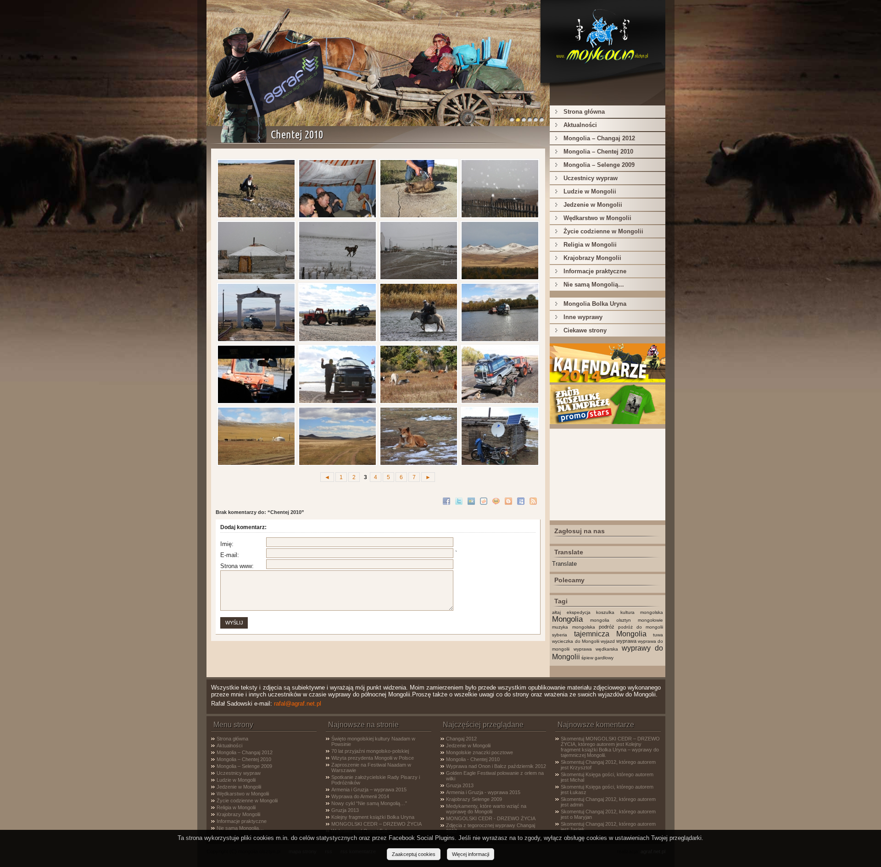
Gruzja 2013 (345, 810)
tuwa (658, 634)
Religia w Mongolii (590, 244)
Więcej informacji (470, 854)
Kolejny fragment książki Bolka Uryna (372, 817)
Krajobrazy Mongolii (592, 257)
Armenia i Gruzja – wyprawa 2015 (369, 789)
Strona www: (237, 566)
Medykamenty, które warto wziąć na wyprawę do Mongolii (486, 808)
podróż (606, 627)
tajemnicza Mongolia (610, 634)
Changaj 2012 (461, 738)
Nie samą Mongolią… (593, 284)
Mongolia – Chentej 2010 (598, 151)
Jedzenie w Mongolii (592, 204)
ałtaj (556, 612)
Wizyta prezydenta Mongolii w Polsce (372, 758)
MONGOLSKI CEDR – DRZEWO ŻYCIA (376, 824)
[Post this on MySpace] (522, 500)
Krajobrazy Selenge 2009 (474, 799)
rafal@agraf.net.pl (297, 703)
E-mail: (229, 555)
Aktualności (580, 124)
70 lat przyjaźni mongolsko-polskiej (370, 751)
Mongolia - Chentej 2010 (473, 759)
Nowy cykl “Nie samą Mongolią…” (369, 803)
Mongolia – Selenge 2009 (599, 164)
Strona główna (584, 111)
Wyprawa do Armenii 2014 (360, 796)
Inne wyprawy (582, 317)
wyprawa (626, 641)
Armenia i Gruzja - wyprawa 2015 (483, 792)
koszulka (605, 612)
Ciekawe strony (585, 330)
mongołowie (650, 620)
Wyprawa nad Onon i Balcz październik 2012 (496, 766)
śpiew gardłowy (597, 657)
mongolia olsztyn (610, 620)
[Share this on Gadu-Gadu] (497, 500)
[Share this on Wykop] (485, 500)
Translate (564, 563)
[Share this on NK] (472, 500)
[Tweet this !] (460, 500)
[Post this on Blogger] (509, 500)
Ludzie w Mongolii (589, 191)
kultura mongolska (642, 612)
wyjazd (608, 641)
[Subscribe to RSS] (534, 500)
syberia (559, 634)
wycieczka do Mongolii (575, 641)
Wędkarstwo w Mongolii (597, 218)
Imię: (227, 544)
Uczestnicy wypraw (590, 178)
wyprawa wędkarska (596, 649)
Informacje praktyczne (594, 271)
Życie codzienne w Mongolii (603, 231)
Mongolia (567, 619)
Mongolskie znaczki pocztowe (479, 752)
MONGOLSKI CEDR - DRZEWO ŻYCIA (490, 818)
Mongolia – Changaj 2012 (599, 138)
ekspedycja (579, 612)
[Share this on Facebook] (447, 500)
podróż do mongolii (640, 627)
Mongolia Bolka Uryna (594, 303)
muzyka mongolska (573, 627)
